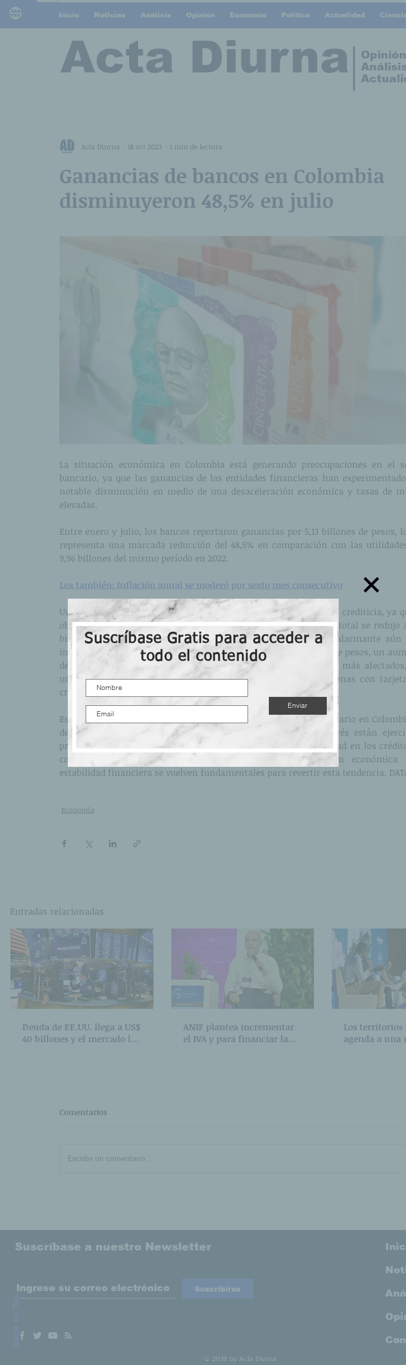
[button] (371, 585)
